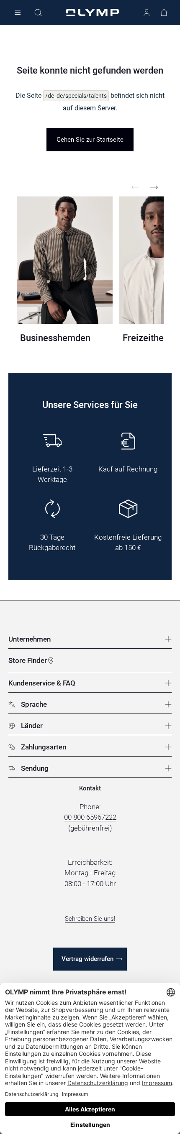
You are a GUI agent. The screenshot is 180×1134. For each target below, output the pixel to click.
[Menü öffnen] (17, 13)
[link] (90, 139)
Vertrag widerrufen (87, 959)
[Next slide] (154, 187)
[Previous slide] (135, 187)
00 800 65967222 (90, 817)
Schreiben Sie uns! (90, 918)
